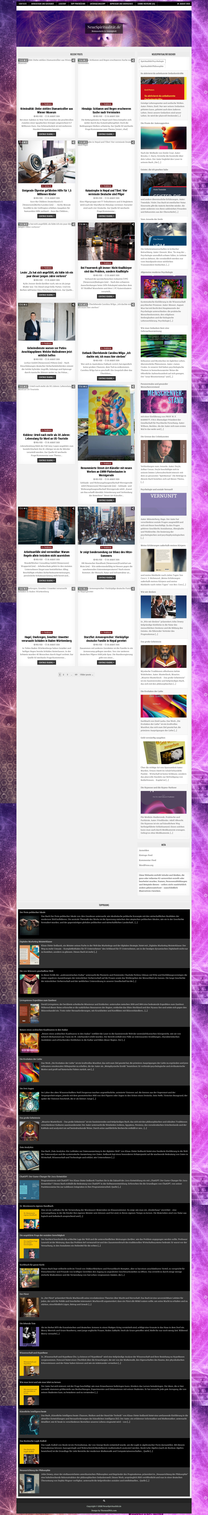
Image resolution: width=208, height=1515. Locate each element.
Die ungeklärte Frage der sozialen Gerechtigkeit (42, 1206)
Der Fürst (24, 1265)
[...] (159, 113)
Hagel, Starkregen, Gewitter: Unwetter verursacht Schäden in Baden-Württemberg (47, 639)
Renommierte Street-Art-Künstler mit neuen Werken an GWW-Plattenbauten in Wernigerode (106, 471)
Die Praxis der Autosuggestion (155, 73)
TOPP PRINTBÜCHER (78, 3)
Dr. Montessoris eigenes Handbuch (36, 1176)
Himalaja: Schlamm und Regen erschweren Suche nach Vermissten (106, 110)
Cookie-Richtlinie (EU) (146, 3)
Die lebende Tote (27, 1294)
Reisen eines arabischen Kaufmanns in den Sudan (44, 1000)
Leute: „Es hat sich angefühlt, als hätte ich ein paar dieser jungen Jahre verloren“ (46, 274)
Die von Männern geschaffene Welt (36, 941)
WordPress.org (146, 865)
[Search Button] (104, 1501)
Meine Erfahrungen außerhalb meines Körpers (163, 496)
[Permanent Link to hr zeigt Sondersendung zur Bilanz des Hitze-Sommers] (106, 526)
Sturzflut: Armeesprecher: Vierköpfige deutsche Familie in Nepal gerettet (106, 639)
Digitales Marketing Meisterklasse (36, 912)
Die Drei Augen (27, 1059)
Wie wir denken (148, 542)
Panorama (48, 104)
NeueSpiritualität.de (104, 26)
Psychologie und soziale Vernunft (157, 440)
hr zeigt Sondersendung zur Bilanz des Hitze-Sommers (106, 554)
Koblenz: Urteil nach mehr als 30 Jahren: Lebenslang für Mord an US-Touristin (46, 436)
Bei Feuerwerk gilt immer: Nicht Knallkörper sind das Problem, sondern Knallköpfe (106, 269)
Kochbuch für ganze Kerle (32, 1235)
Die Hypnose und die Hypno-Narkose (158, 738)
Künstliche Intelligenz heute (33, 1382)
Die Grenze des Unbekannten (155, 387)
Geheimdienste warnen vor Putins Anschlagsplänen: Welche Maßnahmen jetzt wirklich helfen (46, 351)
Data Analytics (26, 1118)
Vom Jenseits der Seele (152, 169)
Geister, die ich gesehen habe (154, 120)
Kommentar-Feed (147, 860)
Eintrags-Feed (145, 855)
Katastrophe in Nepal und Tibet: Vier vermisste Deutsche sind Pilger (106, 192)
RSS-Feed (39, 116)
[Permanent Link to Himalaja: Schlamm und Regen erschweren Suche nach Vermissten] (106, 80)
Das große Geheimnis (151, 592)
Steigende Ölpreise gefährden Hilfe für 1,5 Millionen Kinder (46, 192)
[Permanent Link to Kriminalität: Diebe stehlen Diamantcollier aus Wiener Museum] (46, 80)
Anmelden (144, 850)
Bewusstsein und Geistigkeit (42, 3)
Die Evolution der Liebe (152, 642)
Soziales (47, 186)
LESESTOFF (62, 3)
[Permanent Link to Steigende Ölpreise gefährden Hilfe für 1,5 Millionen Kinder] (46, 162)
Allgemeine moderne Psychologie (157, 222)
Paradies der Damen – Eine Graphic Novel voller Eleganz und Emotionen (54, 1470)
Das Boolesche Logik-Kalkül (33, 1411)
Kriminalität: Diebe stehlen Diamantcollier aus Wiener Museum (46, 110)
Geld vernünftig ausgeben (153, 688)
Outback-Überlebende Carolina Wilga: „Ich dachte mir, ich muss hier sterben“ (106, 354)
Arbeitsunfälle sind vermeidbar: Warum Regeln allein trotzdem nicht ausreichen (47, 553)
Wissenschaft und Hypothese (34, 1323)
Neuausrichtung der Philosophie (35, 1441)
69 (76, 674)
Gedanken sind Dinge (151, 790)
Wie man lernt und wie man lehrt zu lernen (40, 1353)
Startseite (23, 3)
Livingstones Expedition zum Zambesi (38, 971)
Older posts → (86, 674)
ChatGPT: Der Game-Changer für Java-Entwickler (43, 1147)
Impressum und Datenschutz (121, 3)
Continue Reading (47, 134)
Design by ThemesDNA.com (104, 1511)
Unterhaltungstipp (97, 3)
